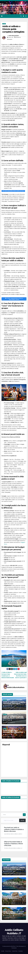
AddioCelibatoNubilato (13, 35)
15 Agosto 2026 (8, 900)
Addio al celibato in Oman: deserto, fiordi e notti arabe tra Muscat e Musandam (13, 717)
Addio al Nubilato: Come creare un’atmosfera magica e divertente (12, 898)
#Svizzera (9, 39)
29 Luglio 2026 (8, 915)
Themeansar (13, 947)
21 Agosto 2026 (8, 871)
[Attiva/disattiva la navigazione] (26, 16)
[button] (20, 16)
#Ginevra (18, 37)
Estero (4, 23)
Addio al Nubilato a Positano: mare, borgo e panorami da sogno (12, 883)
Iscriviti (22, 820)
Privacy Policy (8, 951)
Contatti (2, 951)
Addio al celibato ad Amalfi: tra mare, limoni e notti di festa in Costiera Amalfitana (13, 913)
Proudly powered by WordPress (9, 946)
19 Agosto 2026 (8, 886)
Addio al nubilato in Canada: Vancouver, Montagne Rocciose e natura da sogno (13, 703)
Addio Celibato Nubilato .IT (14, 5)
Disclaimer (20, 951)
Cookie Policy (14, 951)
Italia (5, 909)
